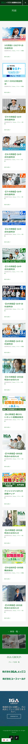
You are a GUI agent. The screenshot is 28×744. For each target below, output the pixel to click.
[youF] (14, 677)
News (13, 50)
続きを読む (7, 56)
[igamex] (14, 669)
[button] (3, 641)
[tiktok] (16, 738)
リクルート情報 (20, 50)
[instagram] (11, 738)
